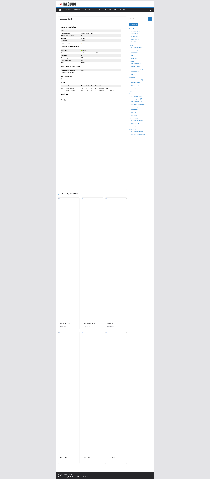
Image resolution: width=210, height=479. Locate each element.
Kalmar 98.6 (63, 458)
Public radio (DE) (135, 71)
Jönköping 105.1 (65, 324)
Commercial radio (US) (137, 131)
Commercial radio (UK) (137, 120)
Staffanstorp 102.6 (89, 324)
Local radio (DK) (135, 34)
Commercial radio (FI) (136, 47)
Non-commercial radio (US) (138, 134)
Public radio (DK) (135, 39)
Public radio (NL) (135, 85)
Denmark (86, 9)
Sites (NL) (133, 88)
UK (99, 9)
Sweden (67, 9)
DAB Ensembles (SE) (136, 101)
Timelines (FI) (134, 58)
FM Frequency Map (110, 9)
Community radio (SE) (136, 99)
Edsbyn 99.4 (110, 324)
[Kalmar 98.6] (68, 333)
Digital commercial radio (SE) (138, 104)
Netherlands (132, 77)
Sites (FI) (133, 55)
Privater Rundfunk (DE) (137, 69)
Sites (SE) (133, 112)
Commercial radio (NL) (137, 80)
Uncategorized (133, 115)
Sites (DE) (133, 74)
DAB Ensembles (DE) (136, 63)
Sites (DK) (133, 42)
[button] (70, 9)
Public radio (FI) (135, 52)
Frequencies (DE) (135, 66)
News (130, 91)
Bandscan (122, 9)
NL (93, 9)
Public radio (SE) (135, 109)
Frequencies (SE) (135, 107)
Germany (131, 61)
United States (132, 129)
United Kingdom (133, 118)
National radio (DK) (136, 36)
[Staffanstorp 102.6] (92, 199)
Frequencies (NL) (135, 82)
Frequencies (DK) (135, 31)
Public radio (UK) (135, 123)
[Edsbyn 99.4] (116, 199)
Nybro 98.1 (87, 458)
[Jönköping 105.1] (68, 199)
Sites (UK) (133, 126)
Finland (76, 9)
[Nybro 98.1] (92, 333)
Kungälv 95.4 (111, 458)
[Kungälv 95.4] (116, 333)
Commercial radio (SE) (136, 96)
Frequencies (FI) (135, 50)
